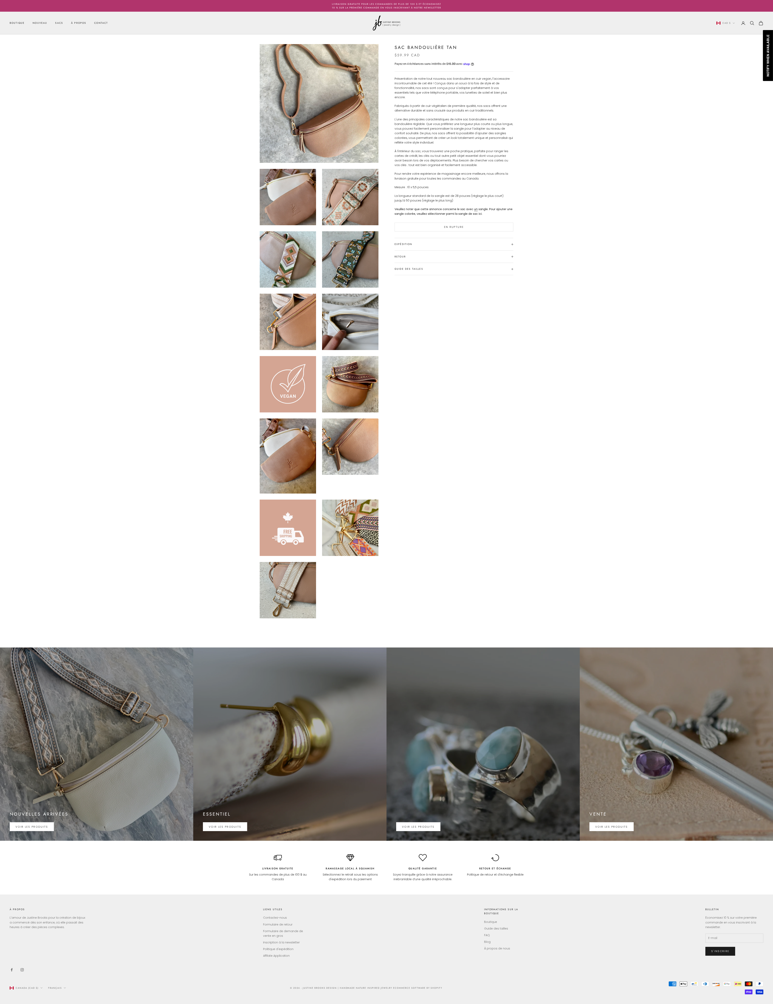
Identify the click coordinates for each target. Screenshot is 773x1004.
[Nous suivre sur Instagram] (22, 970)
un (476, 209)
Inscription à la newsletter (281, 942)
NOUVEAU (40, 23)
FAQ (487, 935)
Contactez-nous (275, 918)
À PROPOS (78, 23)
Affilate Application (276, 956)
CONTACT (101, 23)
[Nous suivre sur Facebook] (12, 970)
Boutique (490, 922)
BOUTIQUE (17, 23)
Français (55, 988)
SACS (59, 23)
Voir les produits (32, 827)
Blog (487, 942)
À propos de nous (497, 948)
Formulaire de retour (277, 924)
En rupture (454, 227)
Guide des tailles (496, 929)
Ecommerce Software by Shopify (417, 988)
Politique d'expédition (278, 949)
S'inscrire (720, 951)
